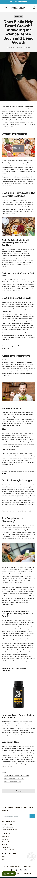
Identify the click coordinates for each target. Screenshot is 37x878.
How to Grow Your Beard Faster (14, 779)
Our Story (4, 859)
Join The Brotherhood (8, 827)
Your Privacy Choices (8, 850)
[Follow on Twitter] (21, 870)
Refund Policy (6, 847)
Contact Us (5, 839)
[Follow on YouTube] (25, 870)
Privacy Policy (27, 873)
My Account (5, 842)
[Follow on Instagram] (16, 870)
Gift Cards (5, 844)
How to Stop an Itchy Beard (12, 782)
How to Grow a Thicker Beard (21, 511)
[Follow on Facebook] (11, 870)
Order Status (5, 837)
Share (20, 791)
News (3, 857)
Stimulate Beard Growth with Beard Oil (16, 776)
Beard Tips (18, 16)
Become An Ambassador (9, 830)
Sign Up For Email (7, 824)
